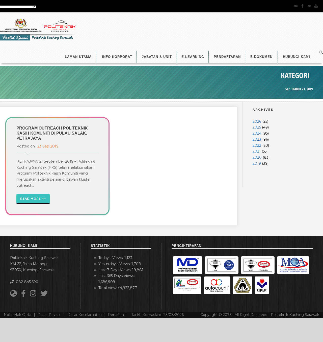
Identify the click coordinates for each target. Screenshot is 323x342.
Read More (30, 198)
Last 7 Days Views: (115, 270)
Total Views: (109, 288)
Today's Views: (111, 257)
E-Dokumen (261, 57)
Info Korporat (117, 57)
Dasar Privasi (49, 314)
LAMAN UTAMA (78, 57)
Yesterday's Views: (114, 264)
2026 (257, 121)
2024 (257, 133)
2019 (257, 163)
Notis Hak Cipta (17, 314)
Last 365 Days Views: (117, 275)
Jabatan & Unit (157, 57)
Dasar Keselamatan (84, 314)
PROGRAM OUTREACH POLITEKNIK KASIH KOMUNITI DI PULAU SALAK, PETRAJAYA (52, 133)
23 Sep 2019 (48, 146)
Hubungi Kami (296, 57)
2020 (257, 157)
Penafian (116, 314)
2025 (257, 127)
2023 (257, 139)
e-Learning (192, 57)
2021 (257, 151)
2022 (257, 145)
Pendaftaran (227, 57)
